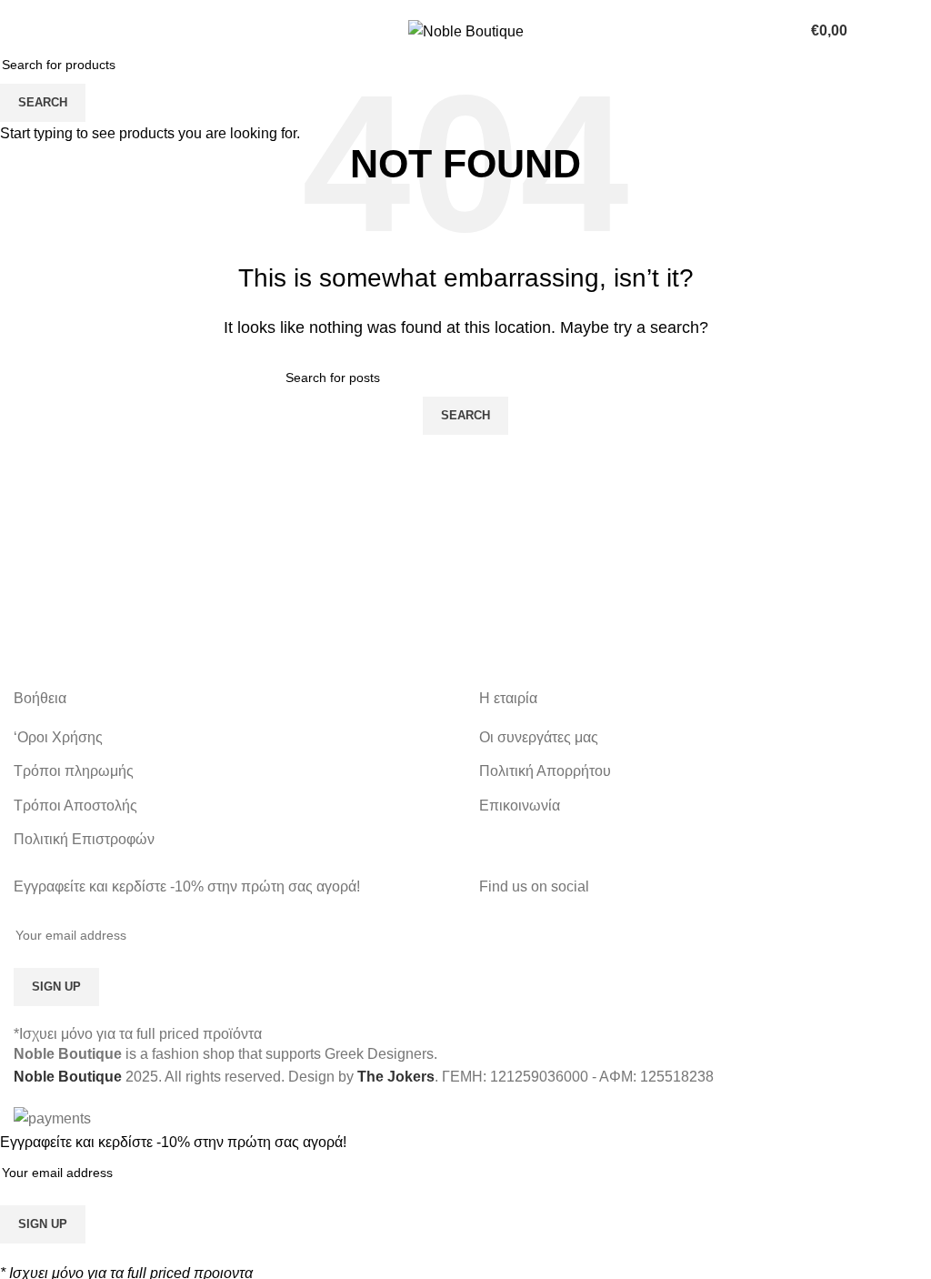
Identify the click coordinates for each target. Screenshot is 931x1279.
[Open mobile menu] (21, 31)
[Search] (910, 31)
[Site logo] (466, 30)
